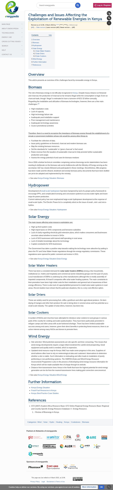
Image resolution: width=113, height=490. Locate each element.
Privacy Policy (35, 481)
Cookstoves (75, 422)
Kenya (75, 93)
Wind (39, 422)
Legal (43, 481)
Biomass (85, 422)
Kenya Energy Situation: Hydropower (52, 210)
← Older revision (39, 27)
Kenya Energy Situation (40, 388)
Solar (45, 422)
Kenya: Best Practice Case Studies (45, 393)
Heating (59, 422)
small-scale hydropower (50, 191)
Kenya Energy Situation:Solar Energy (52, 259)
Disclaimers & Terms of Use (56, 481)
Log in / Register (104, 5)
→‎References (72, 25)
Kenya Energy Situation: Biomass (51, 178)
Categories (31, 422)
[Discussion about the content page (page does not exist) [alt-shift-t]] (109, 13)
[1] (38, 103)
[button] (89, 487)
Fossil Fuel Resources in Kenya (43, 390)
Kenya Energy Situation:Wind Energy (52, 375)
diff (33, 27)
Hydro (51, 422)
